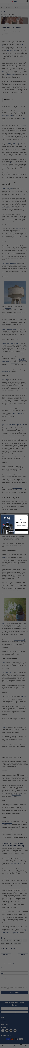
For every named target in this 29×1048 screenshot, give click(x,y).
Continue (21, 529)
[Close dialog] (27, 515)
